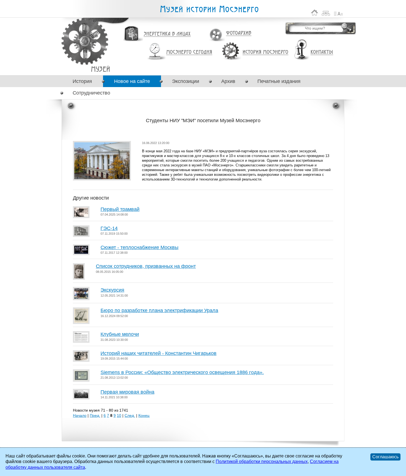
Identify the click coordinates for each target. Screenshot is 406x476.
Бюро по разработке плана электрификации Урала (159, 310)
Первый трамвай (120, 209)
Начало (79, 415)
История (82, 81)
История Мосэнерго (265, 52)
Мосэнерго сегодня (189, 52)
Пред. (95, 415)
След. (130, 415)
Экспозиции (185, 81)
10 (119, 415)
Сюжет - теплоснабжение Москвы (139, 247)
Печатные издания (278, 81)
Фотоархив (238, 33)
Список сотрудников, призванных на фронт (146, 266)
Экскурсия (112, 290)
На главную (314, 12)
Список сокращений (338, 12)
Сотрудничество (91, 93)
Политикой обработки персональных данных (262, 461)
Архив (228, 81)
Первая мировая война (127, 392)
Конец (143, 415)
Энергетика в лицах (167, 34)
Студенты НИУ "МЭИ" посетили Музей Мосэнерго (100, 69)
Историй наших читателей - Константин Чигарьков (159, 353)
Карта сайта (326, 12)
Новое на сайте (132, 81)
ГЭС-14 (109, 228)
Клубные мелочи (120, 334)
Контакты (321, 52)
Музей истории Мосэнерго (209, 9)
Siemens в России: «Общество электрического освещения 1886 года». (182, 372)
